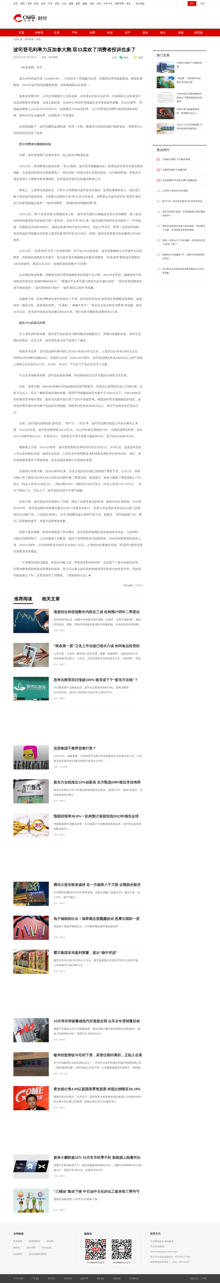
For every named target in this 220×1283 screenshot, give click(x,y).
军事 (29, 3)
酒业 (145, 32)
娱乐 (43, 3)
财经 (36, 3)
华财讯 (39, 32)
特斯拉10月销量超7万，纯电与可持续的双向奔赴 (183, 256)
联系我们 (52, 1278)
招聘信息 (68, 1278)
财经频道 (29, 39)
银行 (163, 32)
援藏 (71, 3)
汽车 (50, 3)
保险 (181, 32)
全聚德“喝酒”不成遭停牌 (174, 169)
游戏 (57, 3)
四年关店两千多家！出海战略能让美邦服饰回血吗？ (183, 213)
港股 (38, 39)
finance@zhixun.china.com (164, 1251)
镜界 (78, 3)
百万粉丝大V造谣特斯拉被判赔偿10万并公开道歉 (183, 271)
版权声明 (84, 1278)
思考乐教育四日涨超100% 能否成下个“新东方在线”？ (96, 680)
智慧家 (198, 32)
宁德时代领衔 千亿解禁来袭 (176, 159)
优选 (92, 3)
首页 (15, 3)
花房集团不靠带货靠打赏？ (75, 748)
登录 (192, 3)
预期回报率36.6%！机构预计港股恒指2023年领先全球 (96, 816)
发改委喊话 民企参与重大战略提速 (179, 180)
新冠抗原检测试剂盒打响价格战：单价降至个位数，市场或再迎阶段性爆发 (183, 228)
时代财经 (17, 1254)
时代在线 (46, 1247)
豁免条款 (100, 1278)
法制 (98, 3)
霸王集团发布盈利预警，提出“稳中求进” (85, 953)
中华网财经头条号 (96, 1262)
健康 (85, 3)
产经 (74, 32)
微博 (140, 57)
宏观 (21, 32)
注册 (202, 3)
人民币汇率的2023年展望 (175, 190)
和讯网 (50, 1241)
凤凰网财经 (34, 1241)
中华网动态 (134, 1278)
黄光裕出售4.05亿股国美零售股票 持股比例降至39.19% (97, 1089)
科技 (110, 32)
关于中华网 (18, 1278)
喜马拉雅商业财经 (38, 1254)
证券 (57, 32)
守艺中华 (107, 3)
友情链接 (117, 1278)
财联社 (16, 1247)
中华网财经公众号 (122, 1262)
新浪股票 (17, 1241)
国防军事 (119, 3)
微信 (126, 57)
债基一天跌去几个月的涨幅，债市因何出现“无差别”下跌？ (183, 242)
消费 (92, 32)
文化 (64, 3)
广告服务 (35, 1278)
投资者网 (31, 1247)
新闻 (22, 3)
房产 (128, 32)
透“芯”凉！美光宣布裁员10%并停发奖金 (182, 201)
